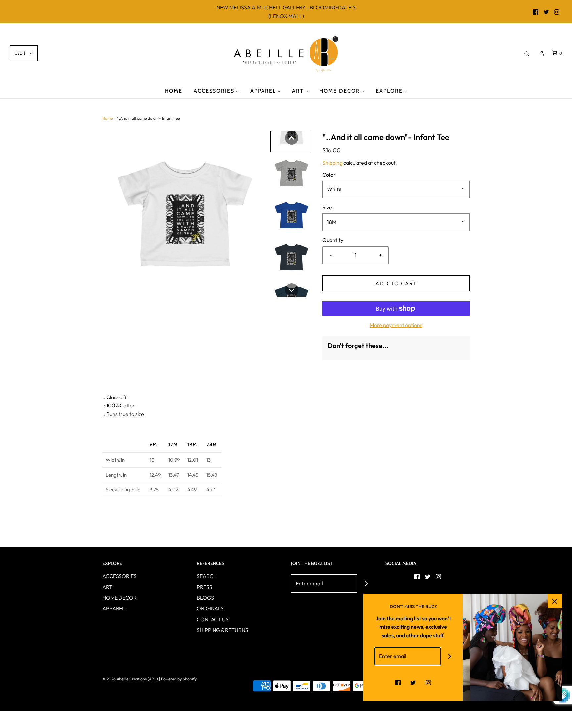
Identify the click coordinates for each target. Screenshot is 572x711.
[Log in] (542, 53)
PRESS (204, 587)
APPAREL (113, 608)
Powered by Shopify (179, 678)
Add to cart (396, 283)
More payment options (396, 325)
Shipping (332, 162)
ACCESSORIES (119, 576)
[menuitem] (173, 90)
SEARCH (207, 576)
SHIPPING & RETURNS (222, 630)
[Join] (366, 583)
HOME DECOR (119, 597)
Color (329, 174)
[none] (291, 138)
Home (107, 118)
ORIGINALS (210, 608)
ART (107, 587)
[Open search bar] (527, 53)
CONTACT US (213, 619)
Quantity (332, 240)
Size (327, 207)
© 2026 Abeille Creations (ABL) (130, 678)
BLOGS (205, 597)
